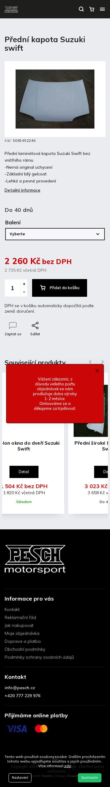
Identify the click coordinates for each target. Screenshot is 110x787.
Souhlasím (89, 777)
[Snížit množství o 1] (23, 292)
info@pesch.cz (20, 687)
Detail (24, 471)
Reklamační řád (20, 617)
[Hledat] (81, 9)
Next (102, 362)
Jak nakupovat (19, 625)
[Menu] (102, 9)
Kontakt (12, 609)
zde (67, 765)
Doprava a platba (23, 641)
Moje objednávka (22, 633)
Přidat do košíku (64, 288)
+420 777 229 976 (22, 695)
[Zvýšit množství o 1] (23, 283)
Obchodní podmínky (25, 649)
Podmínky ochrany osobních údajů (39, 657)
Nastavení (20, 777)
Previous (89, 362)
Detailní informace (22, 190)
